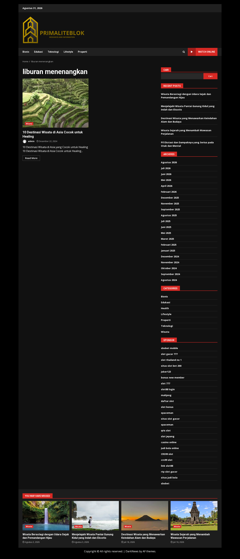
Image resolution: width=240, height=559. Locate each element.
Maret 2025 (167, 238)
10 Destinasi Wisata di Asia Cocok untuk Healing (55, 103)
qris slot (166, 430)
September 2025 (170, 209)
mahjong (166, 395)
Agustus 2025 (169, 215)
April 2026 (166, 185)
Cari (166, 70)
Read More (31, 158)
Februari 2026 (168, 191)
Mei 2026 (166, 180)
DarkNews (132, 551)
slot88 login (168, 389)
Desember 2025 (170, 197)
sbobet (165, 483)
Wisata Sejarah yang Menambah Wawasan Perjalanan (194, 515)
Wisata (29, 124)
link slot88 (167, 465)
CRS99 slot (167, 454)
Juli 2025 (165, 221)
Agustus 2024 (169, 280)
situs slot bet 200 (171, 365)
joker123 (166, 371)
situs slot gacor (170, 418)
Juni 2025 (166, 227)
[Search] (184, 52)
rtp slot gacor (169, 471)
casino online (168, 442)
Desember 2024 (170, 256)
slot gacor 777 (169, 354)
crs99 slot (166, 459)
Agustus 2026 (169, 162)
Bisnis (26, 51)
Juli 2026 (165, 168)
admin (30, 141)
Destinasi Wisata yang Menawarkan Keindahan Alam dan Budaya (144, 515)
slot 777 (165, 383)
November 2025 (170, 203)
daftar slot (167, 401)
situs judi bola (169, 477)
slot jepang (167, 436)
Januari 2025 (168, 250)
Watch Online (206, 51)
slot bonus (167, 407)
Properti (82, 51)
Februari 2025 (168, 244)
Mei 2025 (166, 232)
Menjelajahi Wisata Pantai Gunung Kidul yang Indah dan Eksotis (95, 515)
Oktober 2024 (169, 268)
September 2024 (170, 274)
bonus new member (172, 377)
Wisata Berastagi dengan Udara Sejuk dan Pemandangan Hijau (46, 515)
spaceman (167, 412)
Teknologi (53, 51)
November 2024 (170, 262)
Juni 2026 (166, 174)
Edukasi (38, 51)
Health (165, 308)
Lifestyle (68, 51)
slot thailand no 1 (171, 359)
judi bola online (170, 448)
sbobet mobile (169, 348)
